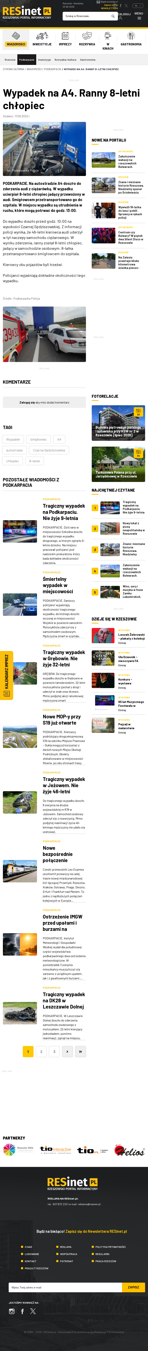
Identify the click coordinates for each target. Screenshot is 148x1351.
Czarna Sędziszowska (49, 450)
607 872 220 (60, 1204)
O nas (28, 1246)
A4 (59, 439)
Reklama (65, 1246)
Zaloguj (124, 14)
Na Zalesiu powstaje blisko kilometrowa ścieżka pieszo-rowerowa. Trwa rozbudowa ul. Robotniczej (129, 268)
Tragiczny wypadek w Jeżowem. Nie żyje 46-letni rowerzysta (64, 788)
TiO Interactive (115, 1332)
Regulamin (102, 1254)
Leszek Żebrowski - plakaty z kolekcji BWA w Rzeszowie (131, 638)
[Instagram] (14, 1313)
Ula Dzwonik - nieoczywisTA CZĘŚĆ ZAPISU (128, 660)
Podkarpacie (26, 59)
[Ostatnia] (80, 1051)
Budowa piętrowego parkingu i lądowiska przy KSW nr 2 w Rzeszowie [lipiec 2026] (118, 431)
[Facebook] (24, 1313)
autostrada (14, 450)
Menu (139, 13)
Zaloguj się (27, 402)
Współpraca (68, 1254)
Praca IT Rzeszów (36, 1268)
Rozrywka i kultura (65, 59)
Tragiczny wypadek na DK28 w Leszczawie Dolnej (64, 1000)
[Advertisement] (118, 305)
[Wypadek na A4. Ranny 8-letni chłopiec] (44, 334)
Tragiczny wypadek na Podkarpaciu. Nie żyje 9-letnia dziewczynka (64, 515)
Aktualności (125, 151)
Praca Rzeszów (106, 1261)
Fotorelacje (105, 396)
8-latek (34, 461)
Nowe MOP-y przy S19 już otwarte (62, 719)
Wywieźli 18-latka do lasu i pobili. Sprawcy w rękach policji (130, 212)
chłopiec (12, 461)
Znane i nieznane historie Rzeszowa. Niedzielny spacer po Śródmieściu (131, 187)
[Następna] (67, 1051)
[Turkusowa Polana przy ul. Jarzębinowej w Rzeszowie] (118, 464)
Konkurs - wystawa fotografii (125, 683)
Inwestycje (44, 59)
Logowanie (32, 1254)
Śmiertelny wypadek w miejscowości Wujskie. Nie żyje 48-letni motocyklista (61, 594)
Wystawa (124, 630)
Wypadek (13, 439)
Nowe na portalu (109, 140)
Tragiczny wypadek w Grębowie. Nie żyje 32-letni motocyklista (64, 661)
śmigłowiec (38, 439)
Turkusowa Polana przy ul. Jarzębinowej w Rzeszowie (116, 474)
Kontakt (30, 1261)
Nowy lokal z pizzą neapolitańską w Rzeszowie (134, 528)
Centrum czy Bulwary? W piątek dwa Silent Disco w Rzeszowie (130, 237)
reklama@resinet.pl (89, 1204)
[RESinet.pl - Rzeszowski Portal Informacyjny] (27, 18)
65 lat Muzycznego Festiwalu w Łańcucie (131, 705)
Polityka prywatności (111, 1246)
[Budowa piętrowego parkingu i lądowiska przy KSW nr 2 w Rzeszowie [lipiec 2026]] (118, 423)
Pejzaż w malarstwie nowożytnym (127, 728)
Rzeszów (10, 59)
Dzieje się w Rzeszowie (114, 619)
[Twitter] (35, 1313)
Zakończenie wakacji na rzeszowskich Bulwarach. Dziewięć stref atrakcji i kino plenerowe (128, 167)
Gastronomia (87, 59)
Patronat (66, 1261)
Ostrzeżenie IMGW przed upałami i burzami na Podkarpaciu (62, 925)
